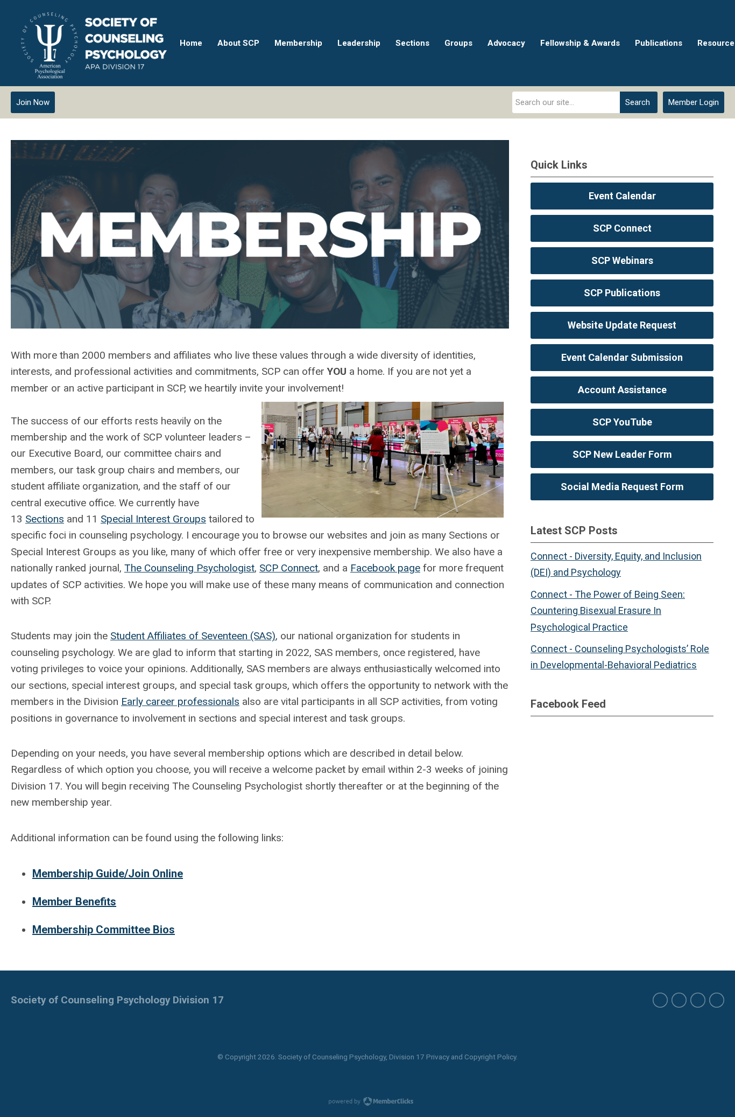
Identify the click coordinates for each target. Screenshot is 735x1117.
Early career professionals (180, 701)
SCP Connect (288, 568)
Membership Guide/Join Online (107, 873)
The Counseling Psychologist (189, 568)
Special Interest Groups (153, 519)
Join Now (33, 102)
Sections (44, 519)
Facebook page (385, 568)
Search (637, 102)
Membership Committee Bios (103, 929)
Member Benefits (74, 901)
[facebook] (660, 1000)
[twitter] (679, 1000)
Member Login (693, 102)
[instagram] (697, 1000)
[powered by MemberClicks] (367, 1102)
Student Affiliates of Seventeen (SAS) (192, 636)
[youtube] (716, 1000)
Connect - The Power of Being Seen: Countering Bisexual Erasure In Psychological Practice (608, 611)
